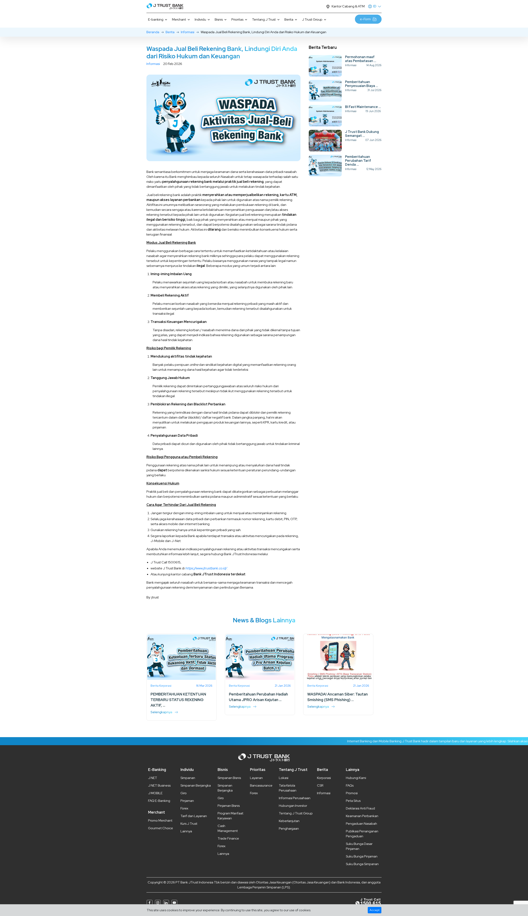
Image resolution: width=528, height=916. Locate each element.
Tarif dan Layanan (193, 816)
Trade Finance (228, 838)
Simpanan (187, 778)
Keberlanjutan (289, 821)
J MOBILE (155, 793)
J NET (152, 778)
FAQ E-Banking (159, 801)
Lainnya (186, 831)
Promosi (352, 793)
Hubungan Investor (293, 805)
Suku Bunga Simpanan (362, 864)
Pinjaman (187, 801)
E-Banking (157, 769)
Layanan (256, 778)
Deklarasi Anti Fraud (360, 808)
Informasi (187, 32)
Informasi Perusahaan (294, 798)
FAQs (350, 785)
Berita (170, 32)
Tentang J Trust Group (296, 813)
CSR (320, 785)
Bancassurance (261, 785)
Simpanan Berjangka (195, 785)
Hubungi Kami (356, 778)
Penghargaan (289, 828)
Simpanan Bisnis (229, 778)
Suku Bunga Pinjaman (361, 856)
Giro (183, 793)
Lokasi (283, 778)
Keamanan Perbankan (362, 816)
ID (374, 6)
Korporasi (324, 778)
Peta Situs (353, 801)
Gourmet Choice (160, 828)
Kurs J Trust (188, 823)
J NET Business (159, 785)
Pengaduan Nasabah (361, 823)
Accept (375, 910)
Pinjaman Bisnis (229, 805)
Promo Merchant (160, 820)
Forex (184, 808)
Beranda (152, 32)
